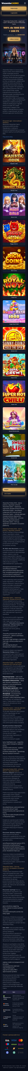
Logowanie (14, 13)
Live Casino (7, 493)
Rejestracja (14, 8)
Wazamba (10, 3)
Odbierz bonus (14, 39)
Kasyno (6, 489)
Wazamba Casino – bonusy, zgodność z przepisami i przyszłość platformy (13, 523)
